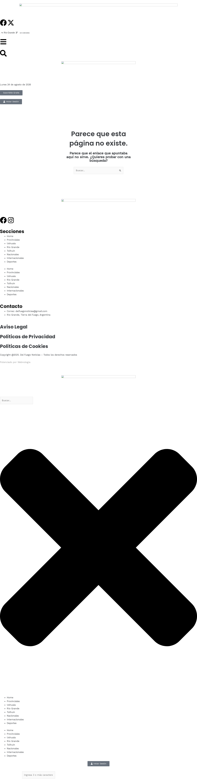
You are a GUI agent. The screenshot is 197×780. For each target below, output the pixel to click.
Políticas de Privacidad (27, 336)
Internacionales (15, 258)
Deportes (11, 261)
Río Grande (13, 247)
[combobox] (16, 400)
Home (10, 236)
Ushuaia (11, 243)
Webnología (24, 362)
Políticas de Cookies (24, 346)
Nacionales (13, 254)
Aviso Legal (13, 327)
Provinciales (13, 239)
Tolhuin (11, 250)
